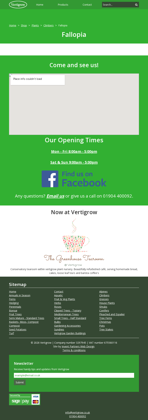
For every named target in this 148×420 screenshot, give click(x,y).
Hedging (14, 303)
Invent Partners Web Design (78, 346)
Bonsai (13, 310)
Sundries (59, 329)
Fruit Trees (15, 314)
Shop (24, 25)
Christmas (105, 322)
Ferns (12, 299)
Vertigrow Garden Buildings (70, 333)
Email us (55, 196)
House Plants (107, 303)
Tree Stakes (106, 329)
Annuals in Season (19, 295)
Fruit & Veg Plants (64, 299)
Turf (11, 333)
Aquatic (58, 295)
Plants (35, 25)
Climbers (48, 25)
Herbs (57, 303)
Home (39, 4)
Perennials (15, 306)
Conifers (104, 310)
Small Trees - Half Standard (70, 318)
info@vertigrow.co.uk (77, 412)
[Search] (136, 4)
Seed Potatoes (17, 329)
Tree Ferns (105, 318)
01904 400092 (77, 416)
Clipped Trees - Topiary (67, 310)
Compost (14, 325)
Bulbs (57, 322)
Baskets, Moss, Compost (24, 322)
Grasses (104, 299)
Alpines (103, 291)
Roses (57, 306)
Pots (102, 325)
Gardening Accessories (67, 325)
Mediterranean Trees (66, 314)
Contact (87, 4)
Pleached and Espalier (112, 314)
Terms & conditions (74, 350)
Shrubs (103, 306)
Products (63, 4)
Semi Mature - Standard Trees (26, 318)
